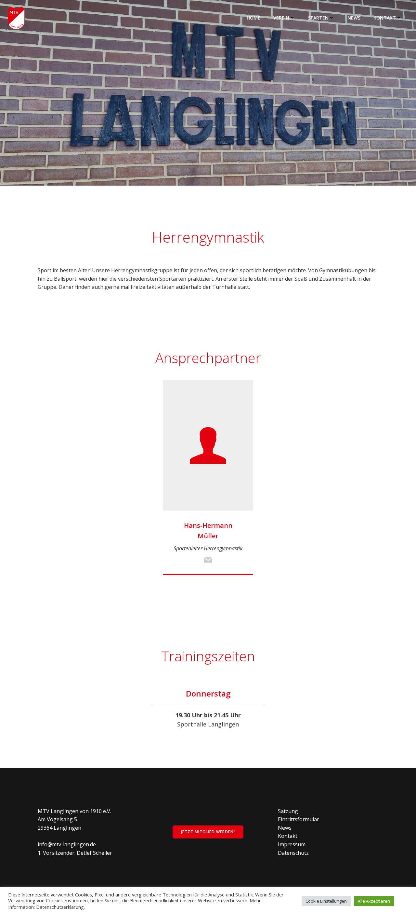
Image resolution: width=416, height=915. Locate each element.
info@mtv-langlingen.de (67, 844)
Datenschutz (293, 852)
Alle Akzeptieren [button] (374, 901)
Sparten (318, 18)
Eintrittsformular (298, 819)
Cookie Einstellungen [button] (326, 901)
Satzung (288, 811)
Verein (281, 18)
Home (253, 18)
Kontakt (384, 18)
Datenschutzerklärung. (60, 907)
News (353, 18)
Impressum (292, 844)
